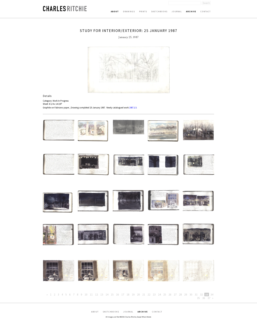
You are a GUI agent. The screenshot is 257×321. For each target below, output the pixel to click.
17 (122, 294)
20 (138, 294)
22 (149, 294)
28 (180, 294)
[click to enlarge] (128, 70)
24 (159, 294)
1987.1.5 (133, 107)
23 (154, 294)
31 (196, 294)
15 (112, 294)
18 (128, 294)
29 (185, 294)
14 (107, 294)
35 (198, 298)
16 (117, 294)
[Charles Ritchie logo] (65, 10)
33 (206, 294)
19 (133, 294)
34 (211, 294)
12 (96, 294)
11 (91, 294)
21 (143, 294)
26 (170, 294)
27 (175, 294)
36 (203, 298)
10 (86, 294)
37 (209, 298)
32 (201, 294)
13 (101, 294)
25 (164, 294)
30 (191, 294)
